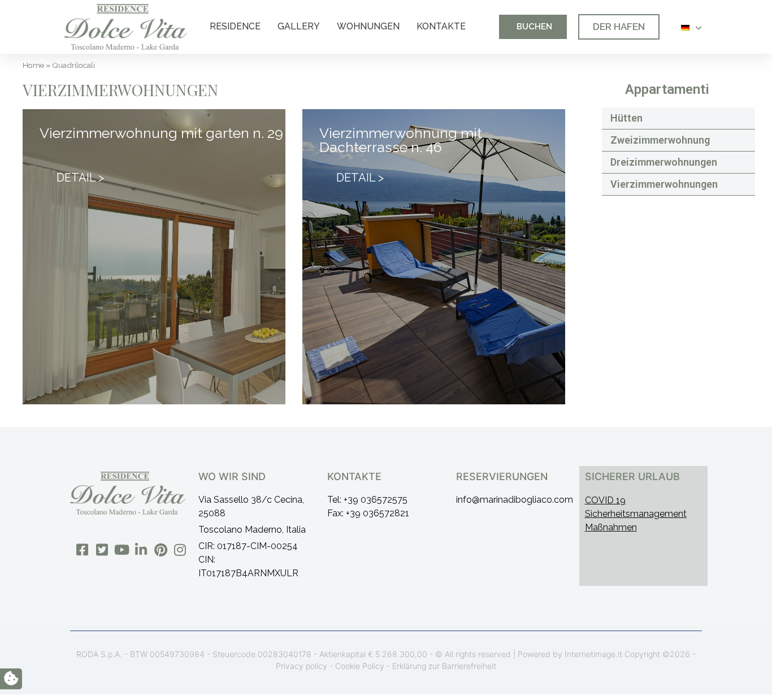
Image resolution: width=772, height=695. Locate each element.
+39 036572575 (375, 499)
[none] (691, 26)
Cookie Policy (359, 666)
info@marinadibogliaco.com (514, 499)
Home (33, 65)
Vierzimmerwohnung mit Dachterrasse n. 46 (400, 140)
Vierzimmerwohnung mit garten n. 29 (161, 132)
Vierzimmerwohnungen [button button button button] (664, 184)
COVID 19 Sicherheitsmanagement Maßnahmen (636, 514)
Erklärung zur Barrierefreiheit (444, 666)
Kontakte (441, 26)
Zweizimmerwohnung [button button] (660, 140)
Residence (235, 26)
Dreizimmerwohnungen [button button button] (663, 162)
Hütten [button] (626, 118)
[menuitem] (691, 26)
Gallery (298, 26)
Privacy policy (301, 666)
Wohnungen (368, 26)
